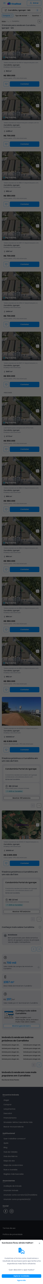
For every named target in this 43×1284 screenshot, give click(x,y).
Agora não (21, 1280)
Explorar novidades (21, 1276)
